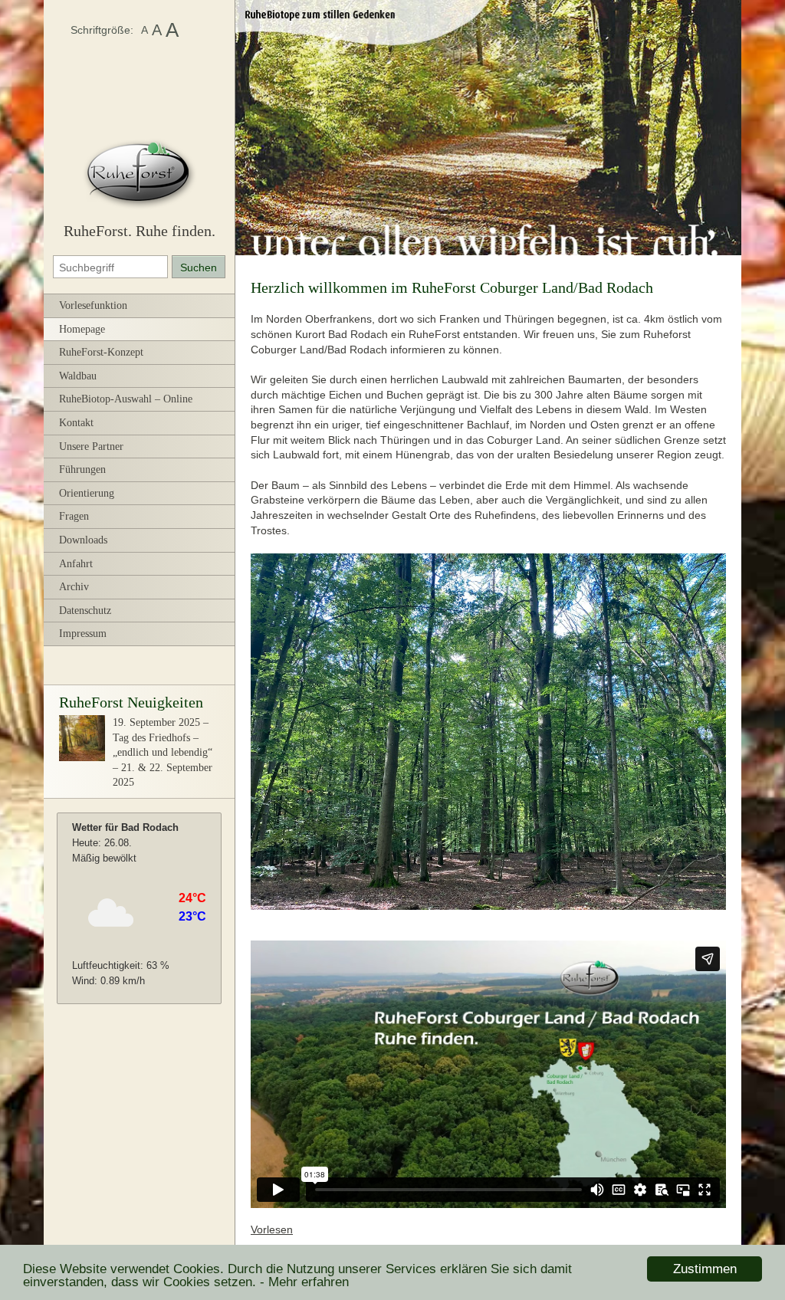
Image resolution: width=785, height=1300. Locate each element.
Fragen (74, 516)
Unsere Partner (91, 446)
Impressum (83, 633)
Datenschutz (85, 610)
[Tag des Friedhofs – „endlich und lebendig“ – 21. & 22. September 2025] (82, 757)
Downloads (83, 540)
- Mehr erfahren (304, 1282)
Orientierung (86, 493)
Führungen (82, 469)
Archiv (74, 587)
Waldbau (78, 376)
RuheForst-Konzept (101, 352)
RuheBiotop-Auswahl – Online (125, 399)
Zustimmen (705, 1269)
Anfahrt (76, 564)
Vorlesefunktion (93, 305)
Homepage (82, 329)
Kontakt (76, 422)
